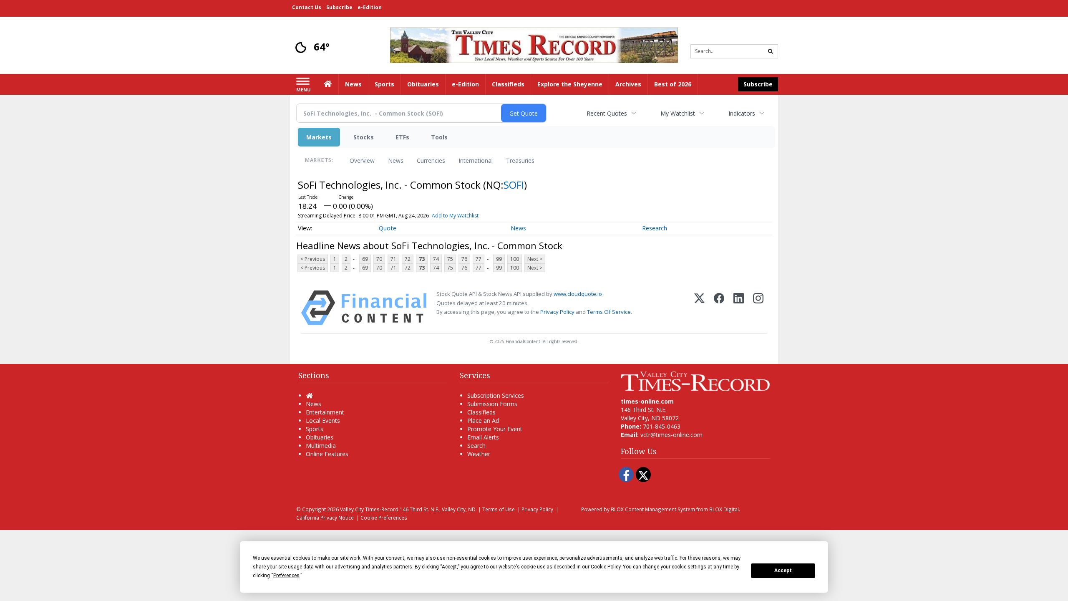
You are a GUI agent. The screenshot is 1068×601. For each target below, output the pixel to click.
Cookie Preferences (383, 517)
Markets (319, 137)
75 (450, 259)
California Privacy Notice (325, 517)
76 (464, 259)
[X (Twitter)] (699, 308)
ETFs (402, 137)
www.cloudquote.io (578, 294)
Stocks (363, 137)
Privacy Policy (557, 312)
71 (393, 259)
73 (422, 259)
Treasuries (520, 160)
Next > (534, 259)
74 (436, 259)
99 (499, 259)
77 (478, 259)
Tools (439, 137)
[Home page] (534, 44)
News (395, 160)
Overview (362, 160)
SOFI (514, 185)
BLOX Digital (724, 509)
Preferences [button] (286, 575)
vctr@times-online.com (671, 435)
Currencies (431, 160)
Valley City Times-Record (369, 509)
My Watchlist (677, 113)
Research (654, 228)
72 (408, 259)
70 (379, 259)
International (475, 160)
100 (514, 259)
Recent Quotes (607, 113)
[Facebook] (719, 308)
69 (365, 259)
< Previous (312, 259)
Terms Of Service (609, 312)
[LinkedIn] (738, 308)
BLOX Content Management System (653, 509)
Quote (387, 228)
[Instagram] (758, 308)
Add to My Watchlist (455, 215)
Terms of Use (498, 509)
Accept (783, 570)
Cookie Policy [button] (605, 567)
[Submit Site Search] (770, 51)
